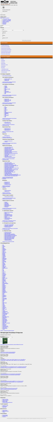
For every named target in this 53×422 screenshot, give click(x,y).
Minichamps (4, 285)
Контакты (4, 22)
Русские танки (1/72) (8, 172)
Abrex (3, 245)
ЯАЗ (5, 93)
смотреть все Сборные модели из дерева (9, 198)
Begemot (3, 254)
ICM (3, 268)
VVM (3, 309)
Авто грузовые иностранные (6, 75)
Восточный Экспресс (5, 316)
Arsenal (3, 250)
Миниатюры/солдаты (8, 205)
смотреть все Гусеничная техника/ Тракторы (9, 143)
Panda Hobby (4, 295)
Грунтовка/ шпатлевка (8, 232)
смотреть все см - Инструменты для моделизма (10, 228)
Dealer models (4, 258)
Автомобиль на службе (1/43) (9, 166)
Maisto (3, 278)
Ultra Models (4, 307)
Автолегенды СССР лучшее (9, 148)
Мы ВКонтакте (4, 406)
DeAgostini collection (8, 190)
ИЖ (5, 110)
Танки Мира (6, 155)
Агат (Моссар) (4, 314)
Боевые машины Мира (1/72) (9, 167)
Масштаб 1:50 (7, 80)
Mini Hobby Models (5, 283)
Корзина (4, 23)
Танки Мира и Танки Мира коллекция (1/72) (11, 174)
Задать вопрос (5, 21)
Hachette (3, 264)
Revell (3, 299)
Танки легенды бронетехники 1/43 (10, 154)
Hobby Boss (4, 266)
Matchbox (3, 280)
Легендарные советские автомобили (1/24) (11, 169)
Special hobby (4, 302)
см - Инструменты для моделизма (7, 221)
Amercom (3, 248)
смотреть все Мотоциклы (6, 185)
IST (3, 269)
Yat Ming (3, 310)
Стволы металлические (8, 218)
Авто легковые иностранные (6, 95)
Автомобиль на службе (8, 150)
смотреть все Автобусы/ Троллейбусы (8, 124)
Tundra (3, 306)
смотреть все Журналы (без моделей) (8, 158)
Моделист (4, 318)
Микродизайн (4, 317)
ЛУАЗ (5, 111)
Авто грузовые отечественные (7, 82)
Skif (3, 301)
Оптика (6, 216)
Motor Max (4, 291)
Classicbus (4, 256)
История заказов (5, 415)
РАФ (5, 114)
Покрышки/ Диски (7, 217)
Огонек (3, 323)
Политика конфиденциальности (7, 402)
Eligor (3, 262)
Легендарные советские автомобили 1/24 (11, 153)
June (3, 272)
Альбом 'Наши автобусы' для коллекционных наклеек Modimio (10, 374)
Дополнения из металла (8, 214)
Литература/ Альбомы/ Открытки (9, 330)
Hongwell (3, 267)
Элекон (3, 329)
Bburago (3, 253)
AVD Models (4, 252)
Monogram (4, 290)
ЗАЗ (5, 109)
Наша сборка (4, 319)
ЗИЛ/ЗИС (6, 87)
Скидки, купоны (4, 400)
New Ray (3, 292)
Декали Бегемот (7, 213)
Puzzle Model (4, 298)
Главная (9, 19)
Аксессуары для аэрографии (9, 224)
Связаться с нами (5, 405)
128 (3, 244)
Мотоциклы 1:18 (7, 182)
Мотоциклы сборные (8, 184)
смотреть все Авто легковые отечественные (9, 118)
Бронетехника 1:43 (7, 129)
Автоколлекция (4, 313)
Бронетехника (7, 204)
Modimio (3, 35)
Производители (4, 410)
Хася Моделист (4, 328)
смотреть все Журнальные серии (7, 177)
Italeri (3, 270)
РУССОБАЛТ (7, 115)
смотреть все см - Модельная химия (8, 241)
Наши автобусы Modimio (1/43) (9, 170)
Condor (3, 257)
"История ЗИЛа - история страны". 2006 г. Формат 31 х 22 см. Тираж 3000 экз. (12, 360)
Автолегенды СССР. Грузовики (9, 149)
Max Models (4, 281)
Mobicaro (3, 288)
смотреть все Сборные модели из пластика (9, 208)
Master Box (4, 279)
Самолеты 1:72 (7, 191)
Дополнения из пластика (8, 215)
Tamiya (3, 305)
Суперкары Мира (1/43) (8, 173)
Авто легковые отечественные (7, 103)
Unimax (3, 308)
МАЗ (5, 90)
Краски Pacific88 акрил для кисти (10, 236)
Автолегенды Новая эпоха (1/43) (10, 163)
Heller (3, 265)
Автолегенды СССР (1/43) (9, 164)
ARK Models (4, 249)
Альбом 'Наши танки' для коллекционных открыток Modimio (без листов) (11, 344)
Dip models (4, 259)
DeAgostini (4, 32)
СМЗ (5, 116)
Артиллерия (6, 203)
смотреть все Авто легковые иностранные (9, 102)
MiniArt (3, 284)
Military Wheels (4, 282)
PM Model (4, 296)
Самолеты (4, 187)
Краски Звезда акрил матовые (9, 238)
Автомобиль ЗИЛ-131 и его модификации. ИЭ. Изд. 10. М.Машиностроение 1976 (13, 367)
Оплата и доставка (6, 20)
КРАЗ (5, 89)
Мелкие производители (8, 112)
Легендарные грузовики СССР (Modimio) (11, 151)
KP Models (4, 275)
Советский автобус (5, 326)
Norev (3, 293)
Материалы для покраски (9, 226)
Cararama (3, 255)
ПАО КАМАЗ (4, 324)
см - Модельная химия (6, 229)
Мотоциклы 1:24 (7, 183)
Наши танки (4, 322)
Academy (3, 246)
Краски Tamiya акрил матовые (9, 237)
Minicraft (3, 286)
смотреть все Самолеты (6, 192)
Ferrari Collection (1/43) (8, 162)
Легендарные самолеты (8, 152)
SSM (3, 303)
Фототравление (7, 219)
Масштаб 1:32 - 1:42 (8, 100)
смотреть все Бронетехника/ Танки (7, 131)
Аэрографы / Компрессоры (9, 225)
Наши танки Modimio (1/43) (9, 171)
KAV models (4, 274)
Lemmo (3, 276)
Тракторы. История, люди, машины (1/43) (11, 175)
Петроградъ (4, 325)
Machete (3, 277)
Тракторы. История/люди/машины (10, 157)
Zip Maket (3, 312)
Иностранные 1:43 (7, 122)
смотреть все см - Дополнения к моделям (9, 220)
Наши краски (4, 321)
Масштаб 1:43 (7, 79)
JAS (3, 271)
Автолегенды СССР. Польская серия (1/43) (11, 165)
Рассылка (4, 416)
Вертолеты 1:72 (7, 135)
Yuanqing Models (5, 311)
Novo (3, 294)
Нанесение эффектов (8, 239)
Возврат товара (4, 401)
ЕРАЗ (5, 108)
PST (3, 297)
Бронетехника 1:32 (7, 128)
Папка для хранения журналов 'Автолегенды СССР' (8, 389)
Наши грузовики (4, 320)
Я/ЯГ (5, 92)
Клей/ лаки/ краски (7, 233)
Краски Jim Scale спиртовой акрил (10, 234)
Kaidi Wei (3, 273)
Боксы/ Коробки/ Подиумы (9, 212)
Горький (6, 86)
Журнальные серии (5, 159)
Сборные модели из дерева (6, 193)
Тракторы (6, 141)
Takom (3, 304)
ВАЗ (5, 106)
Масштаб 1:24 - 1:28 (8, 99)
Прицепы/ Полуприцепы (6, 186)
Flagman (3, 263)
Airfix (3, 247)
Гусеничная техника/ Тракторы (7, 137)
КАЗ (5, 88)
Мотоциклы (4, 178)
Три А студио (4, 327)
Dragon (3, 260)
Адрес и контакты (5, 399)
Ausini (3, 251)
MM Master (4, 287)
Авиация (6, 202)
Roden (3, 300)
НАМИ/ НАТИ (7, 91)
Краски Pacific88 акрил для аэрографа (11, 235)
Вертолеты (4, 132)
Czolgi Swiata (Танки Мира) (9, 147)
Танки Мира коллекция (8, 156)
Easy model (4, 261)
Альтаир (3, 315)
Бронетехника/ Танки (5, 125)
